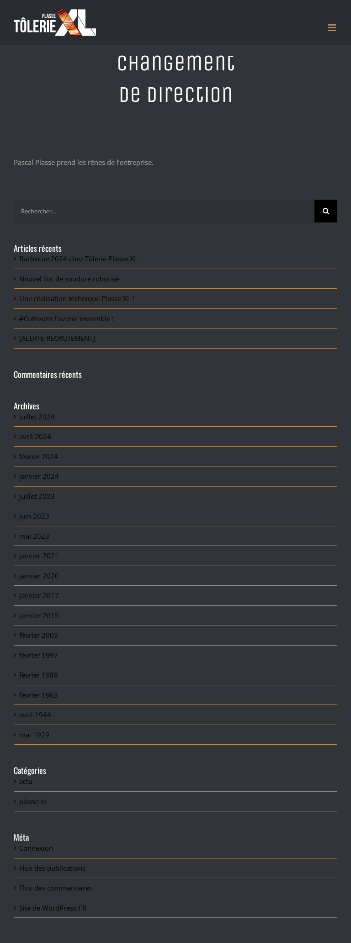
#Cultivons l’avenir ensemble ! (66, 318)
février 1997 (38, 655)
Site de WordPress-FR (52, 907)
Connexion (36, 848)
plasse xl (32, 801)
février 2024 (38, 456)
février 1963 (38, 694)
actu (25, 781)
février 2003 (38, 635)
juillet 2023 (37, 496)
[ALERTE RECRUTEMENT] (57, 338)
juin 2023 (34, 515)
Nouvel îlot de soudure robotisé (69, 278)
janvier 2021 (39, 555)
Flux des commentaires (55, 887)
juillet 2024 (37, 416)
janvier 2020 (39, 575)
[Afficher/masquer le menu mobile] (332, 27)
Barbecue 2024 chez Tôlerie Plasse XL (78, 258)
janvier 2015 (39, 615)
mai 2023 (34, 535)
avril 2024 (35, 436)
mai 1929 (34, 734)
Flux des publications (52, 868)
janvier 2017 (39, 595)
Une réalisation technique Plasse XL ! (76, 298)
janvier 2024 (39, 476)
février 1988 (38, 674)
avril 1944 (35, 714)
